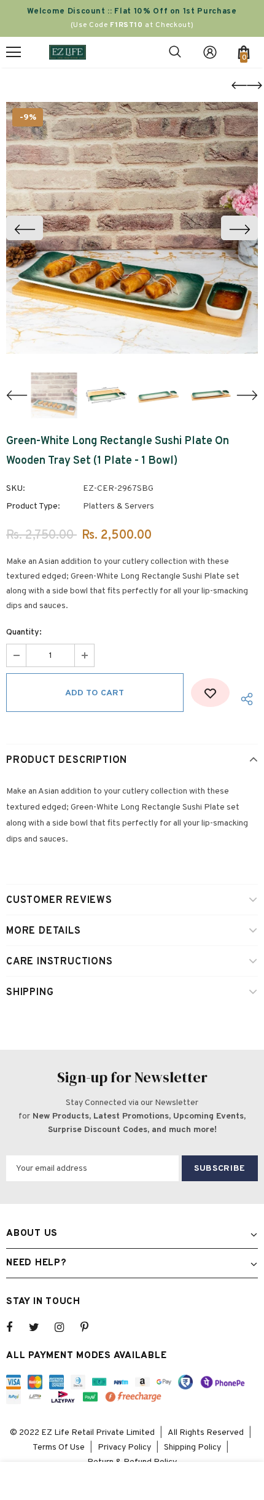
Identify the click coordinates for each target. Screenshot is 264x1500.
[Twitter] (40, 1327)
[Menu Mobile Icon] (13, 52)
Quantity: (24, 632)
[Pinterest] (91, 1327)
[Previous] (24, 228)
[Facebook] (17, 1327)
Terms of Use (59, 1447)
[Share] (244, 698)
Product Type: (33, 506)
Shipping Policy (192, 1447)
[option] (132, 228)
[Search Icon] (175, 52)
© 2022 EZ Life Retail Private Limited (82, 1433)
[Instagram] (66, 1327)
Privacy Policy (124, 1447)
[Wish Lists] (210, 692)
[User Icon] (210, 52)
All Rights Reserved (206, 1433)
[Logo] (67, 52)
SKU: (15, 488)
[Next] (239, 228)
